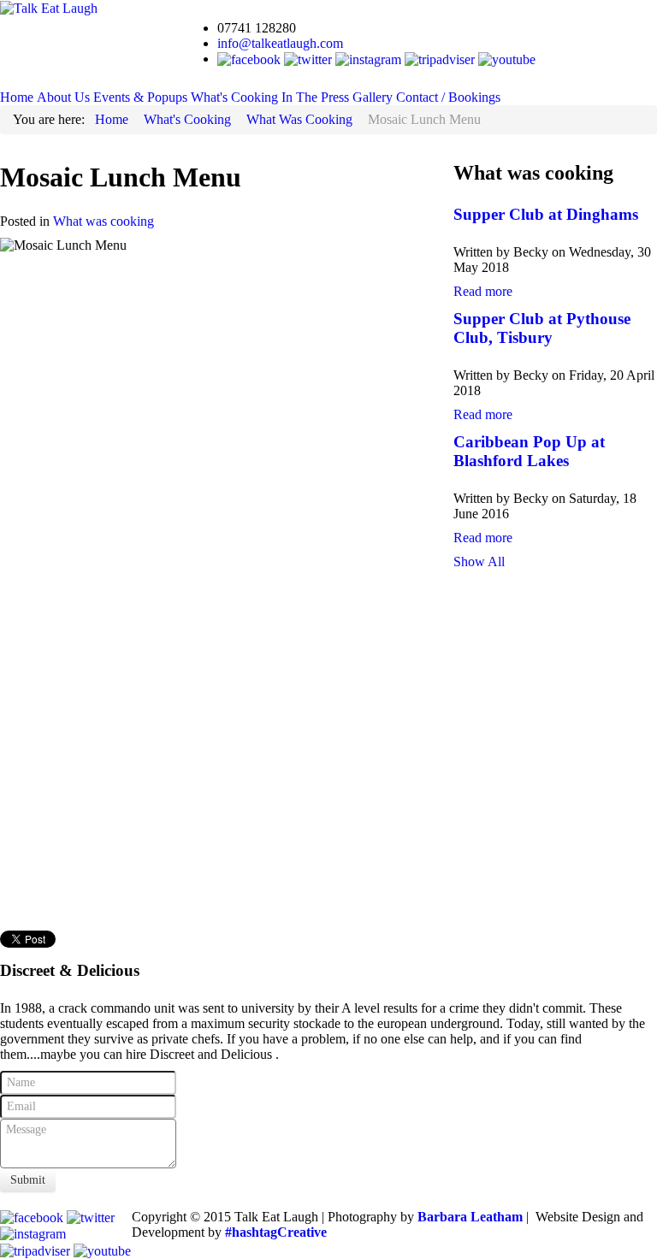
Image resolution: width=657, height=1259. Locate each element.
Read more (482, 291)
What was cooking (103, 221)
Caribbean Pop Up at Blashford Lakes (529, 451)
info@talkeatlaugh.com (280, 43)
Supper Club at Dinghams (545, 214)
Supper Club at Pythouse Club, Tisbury (541, 328)
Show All (479, 561)
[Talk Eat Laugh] (49, 7)
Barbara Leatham (470, 1216)
